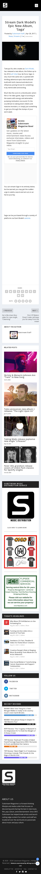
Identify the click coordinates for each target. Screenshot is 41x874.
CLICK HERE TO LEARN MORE (17, 528)
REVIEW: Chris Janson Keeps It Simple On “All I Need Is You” (19, 721)
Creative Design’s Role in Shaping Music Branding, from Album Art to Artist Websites (23, 652)
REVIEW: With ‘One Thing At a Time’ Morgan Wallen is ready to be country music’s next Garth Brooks (18, 710)
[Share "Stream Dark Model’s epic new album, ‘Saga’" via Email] (18, 295)
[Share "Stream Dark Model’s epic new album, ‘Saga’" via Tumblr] (18, 291)
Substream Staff (18, 33)
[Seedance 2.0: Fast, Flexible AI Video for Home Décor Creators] (6, 641)
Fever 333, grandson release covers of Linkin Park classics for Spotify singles (19, 468)
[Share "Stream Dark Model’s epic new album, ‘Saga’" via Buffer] (30, 291)
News (11, 36)
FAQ (25, 869)
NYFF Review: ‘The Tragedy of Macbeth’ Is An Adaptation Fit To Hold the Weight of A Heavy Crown (20, 731)
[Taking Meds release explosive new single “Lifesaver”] (20, 426)
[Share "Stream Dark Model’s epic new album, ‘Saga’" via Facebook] (7, 291)
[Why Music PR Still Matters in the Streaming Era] (6, 622)
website (27, 218)
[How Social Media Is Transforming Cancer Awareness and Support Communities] (6, 663)
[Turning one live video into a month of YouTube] (6, 632)
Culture (22, 625)
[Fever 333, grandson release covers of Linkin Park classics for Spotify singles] (20, 454)
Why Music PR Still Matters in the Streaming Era (23, 622)
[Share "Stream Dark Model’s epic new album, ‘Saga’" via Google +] (15, 291)
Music (27, 625)
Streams (17, 36)
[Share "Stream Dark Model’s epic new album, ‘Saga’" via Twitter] (11, 291)
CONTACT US (32, 869)
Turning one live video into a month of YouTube (21, 632)
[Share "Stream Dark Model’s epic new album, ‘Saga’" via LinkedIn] (26, 291)
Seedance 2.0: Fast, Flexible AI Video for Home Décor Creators (22, 641)
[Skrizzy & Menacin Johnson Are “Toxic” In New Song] (20, 362)
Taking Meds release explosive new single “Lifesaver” (19, 440)
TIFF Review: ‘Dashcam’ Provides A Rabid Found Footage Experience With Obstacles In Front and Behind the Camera (20, 742)
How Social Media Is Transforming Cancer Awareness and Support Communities (23, 664)
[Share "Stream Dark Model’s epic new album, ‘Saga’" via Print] (22, 295)
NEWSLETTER (8, 869)
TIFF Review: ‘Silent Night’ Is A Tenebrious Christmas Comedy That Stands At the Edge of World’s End (20, 753)
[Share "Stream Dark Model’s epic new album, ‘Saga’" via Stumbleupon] (34, 291)
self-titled (14, 74)
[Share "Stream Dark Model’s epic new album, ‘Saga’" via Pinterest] (22, 291)
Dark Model (29, 69)
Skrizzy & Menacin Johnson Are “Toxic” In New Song (19, 376)
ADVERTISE (18, 869)
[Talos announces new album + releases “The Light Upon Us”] (20, 394)
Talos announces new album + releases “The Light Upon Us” (19, 410)
